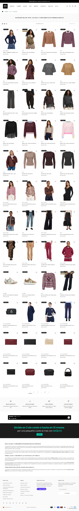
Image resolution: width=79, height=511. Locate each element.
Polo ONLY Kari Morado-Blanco (10, 82)
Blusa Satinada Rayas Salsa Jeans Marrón (29, 204)
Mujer (25, 6)
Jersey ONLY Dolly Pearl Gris (48, 82)
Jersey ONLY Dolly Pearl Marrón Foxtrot (68, 82)
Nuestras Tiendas (24, 489)
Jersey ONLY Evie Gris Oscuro (67, 113)
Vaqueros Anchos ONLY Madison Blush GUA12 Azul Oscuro (68, 295)
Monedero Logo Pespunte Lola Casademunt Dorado (48, 355)
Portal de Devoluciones (25, 487)
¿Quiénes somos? (24, 483)
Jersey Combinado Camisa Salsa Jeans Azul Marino (10, 52)
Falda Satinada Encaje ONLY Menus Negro (67, 234)
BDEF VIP (50, 6)
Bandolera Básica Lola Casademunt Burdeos (27, 386)
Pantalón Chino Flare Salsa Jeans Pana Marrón (29, 264)
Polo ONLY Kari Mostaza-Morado (49, 52)
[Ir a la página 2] (49, 392)
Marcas (36, 6)
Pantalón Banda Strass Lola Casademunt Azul (67, 325)
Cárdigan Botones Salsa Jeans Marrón (10, 234)
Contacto (43, 6)
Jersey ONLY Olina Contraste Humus (29, 143)
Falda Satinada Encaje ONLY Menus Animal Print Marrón (10, 264)
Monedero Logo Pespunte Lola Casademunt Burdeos (67, 355)
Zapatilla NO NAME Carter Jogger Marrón (28, 295)
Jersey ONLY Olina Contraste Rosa (67, 143)
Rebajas (12, 6)
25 (45, 392)
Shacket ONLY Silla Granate (29, 82)
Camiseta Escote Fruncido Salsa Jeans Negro (68, 204)
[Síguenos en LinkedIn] (22, 503)
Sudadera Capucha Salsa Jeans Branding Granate (67, 264)
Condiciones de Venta (7, 483)
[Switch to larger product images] (2, 23)
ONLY (23, 50)
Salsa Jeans (5, 50)
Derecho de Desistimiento (8, 490)
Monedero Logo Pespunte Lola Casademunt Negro (10, 386)
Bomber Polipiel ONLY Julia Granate (9, 173)
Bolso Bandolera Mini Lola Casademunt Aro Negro (66, 386)
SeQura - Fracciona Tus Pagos (26, 495)
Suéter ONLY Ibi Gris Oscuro (66, 173)
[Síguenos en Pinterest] (16, 503)
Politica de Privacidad (7, 492)
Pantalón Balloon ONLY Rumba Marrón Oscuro (29, 113)
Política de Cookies (7, 494)
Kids (30, 6)
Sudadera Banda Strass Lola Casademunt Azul (48, 325)
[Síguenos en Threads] (13, 503)
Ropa (10, 11)
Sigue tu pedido (23, 485)
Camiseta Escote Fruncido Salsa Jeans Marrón (49, 204)
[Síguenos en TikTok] (19, 503)
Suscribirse (67, 493)
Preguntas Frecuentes (25, 491)
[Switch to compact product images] (6, 23)
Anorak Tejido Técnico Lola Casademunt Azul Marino (29, 325)
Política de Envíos (6, 485)
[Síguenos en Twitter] (6, 503)
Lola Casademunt (7, 323)
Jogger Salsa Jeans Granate (48, 264)
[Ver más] (39, 430)
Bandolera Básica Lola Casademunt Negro (46, 386)
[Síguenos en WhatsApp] (26, 503)
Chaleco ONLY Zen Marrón (28, 52)
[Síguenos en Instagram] (10, 503)
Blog (56, 6)
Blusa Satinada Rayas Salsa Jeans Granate (10, 204)
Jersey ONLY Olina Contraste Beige (48, 143)
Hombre (19, 6)
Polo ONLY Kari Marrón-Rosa (67, 52)
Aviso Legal (5, 496)
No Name (5, 293)
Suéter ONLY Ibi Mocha (27, 173)
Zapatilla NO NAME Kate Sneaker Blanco (10, 295)
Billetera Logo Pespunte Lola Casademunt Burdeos (10, 355)
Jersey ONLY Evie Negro (8, 143)
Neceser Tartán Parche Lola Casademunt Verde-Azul (10, 325)
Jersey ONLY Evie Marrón (47, 113)
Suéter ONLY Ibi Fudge (46, 173)
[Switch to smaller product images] (4, 23)
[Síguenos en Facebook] (3, 503)
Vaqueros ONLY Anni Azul (28, 234)
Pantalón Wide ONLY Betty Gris (10, 113)
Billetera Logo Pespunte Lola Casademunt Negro (29, 355)
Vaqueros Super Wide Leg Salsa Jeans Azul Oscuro (48, 234)
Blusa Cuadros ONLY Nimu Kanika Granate (49, 295)
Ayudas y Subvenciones (8, 498)
